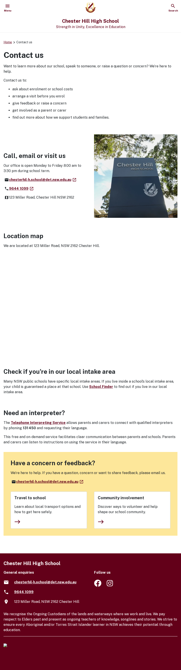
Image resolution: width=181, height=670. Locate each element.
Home (8, 42)
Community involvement (121, 497)
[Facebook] (97, 585)
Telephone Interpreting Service (38, 423)
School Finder (101, 387)
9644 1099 (21, 188)
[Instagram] (110, 585)
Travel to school (30, 497)
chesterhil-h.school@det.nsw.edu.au (43, 180)
